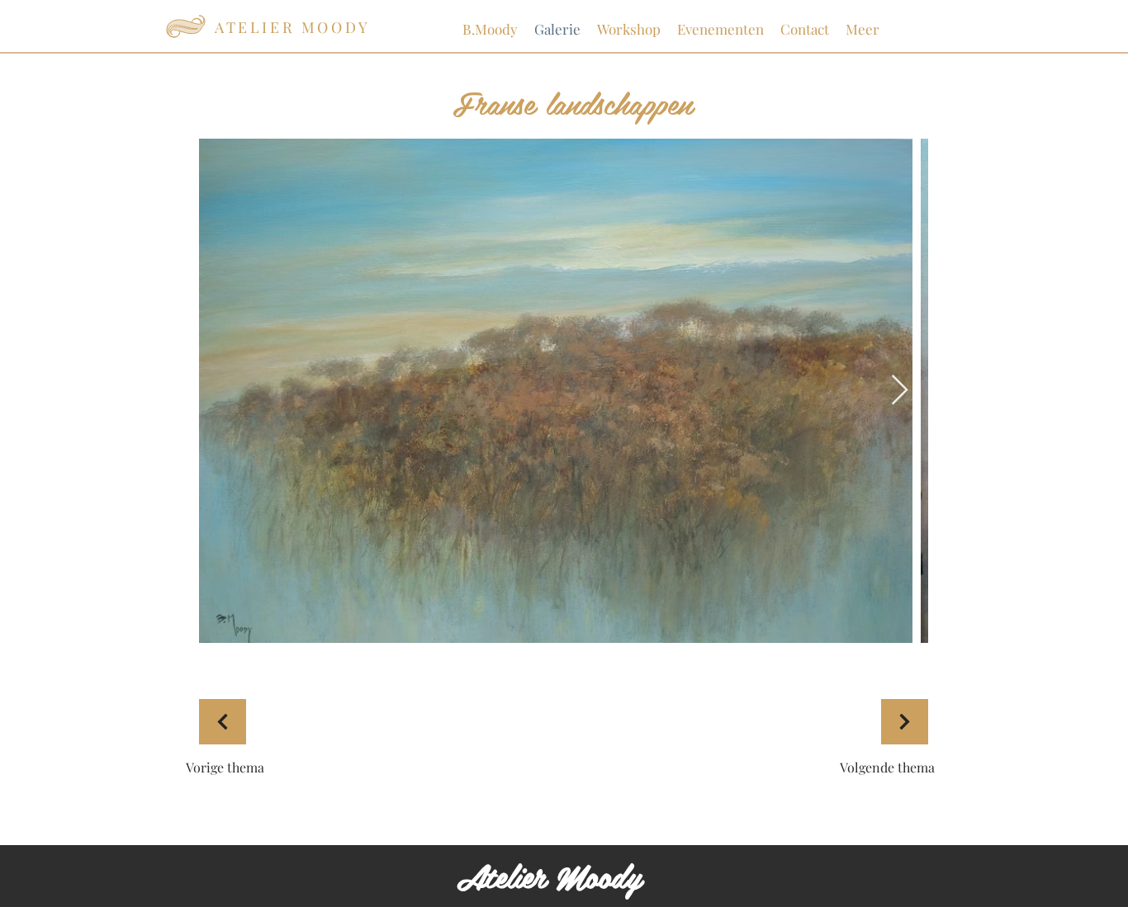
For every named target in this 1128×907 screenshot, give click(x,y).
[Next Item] (899, 391)
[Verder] (222, 721)
